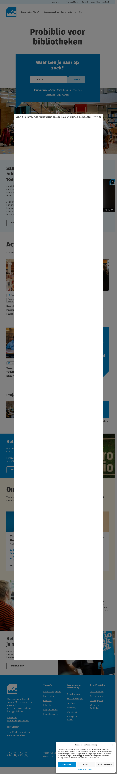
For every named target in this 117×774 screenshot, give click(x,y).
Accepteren (66, 764)
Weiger (86, 764)
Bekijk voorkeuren (105, 764)
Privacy (90, 769)
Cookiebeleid (82, 769)
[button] (112, 745)
